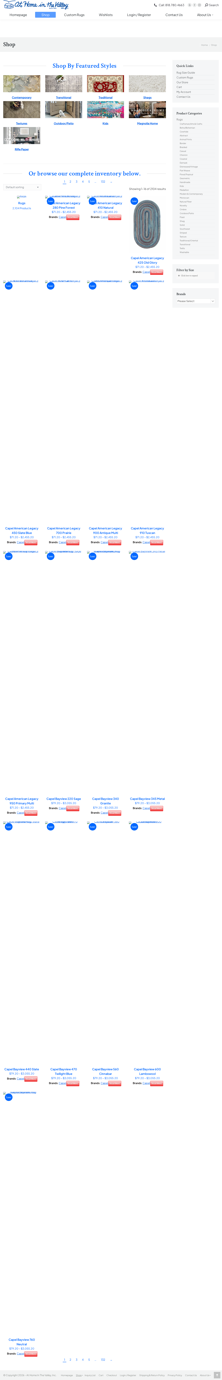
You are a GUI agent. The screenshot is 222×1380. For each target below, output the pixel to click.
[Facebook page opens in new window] (194, 5)
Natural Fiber (186, 201)
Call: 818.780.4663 (171, 5)
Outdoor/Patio (187, 213)
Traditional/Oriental (189, 240)
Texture (183, 236)
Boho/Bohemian (187, 128)
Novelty (183, 205)
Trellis (182, 248)
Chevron (184, 155)
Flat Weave (185, 170)
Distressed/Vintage (189, 166)
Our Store (182, 82)
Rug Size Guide (185, 72)
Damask (183, 163)
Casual (183, 151)
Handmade (185, 182)
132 (103, 181)
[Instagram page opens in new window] (199, 5)
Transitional (185, 244)
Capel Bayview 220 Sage (63, 799)
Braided (183, 147)
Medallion (184, 190)
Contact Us (183, 96)
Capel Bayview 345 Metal (147, 799)
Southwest (185, 229)
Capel (62, 217)
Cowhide (184, 131)
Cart (179, 87)
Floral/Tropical (186, 174)
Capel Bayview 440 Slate (21, 1069)
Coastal (183, 159)
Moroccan (184, 198)
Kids (182, 186)
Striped (183, 233)
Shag (182, 221)
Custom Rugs (184, 77)
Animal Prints (186, 139)
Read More (73, 217)
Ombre (183, 209)
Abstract (184, 135)
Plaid (182, 217)
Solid (182, 225)
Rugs (179, 119)
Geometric (185, 178)
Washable (184, 252)
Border (183, 143)
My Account (183, 92)
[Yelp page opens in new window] (190, 5)
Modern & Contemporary (191, 194)
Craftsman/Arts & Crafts (191, 124)
